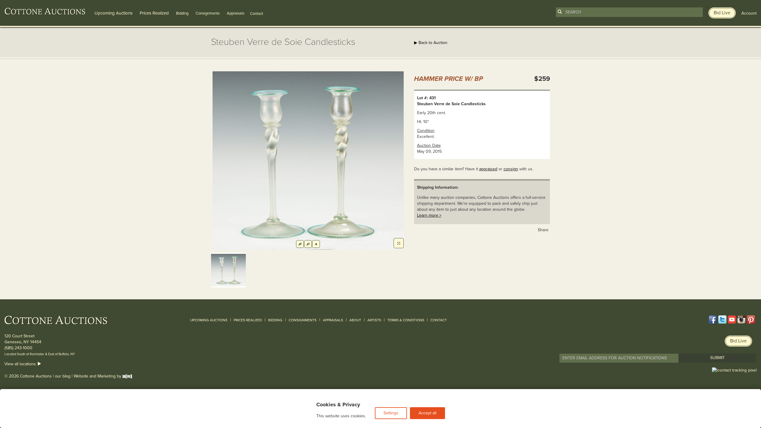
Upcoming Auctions (114, 13)
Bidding (182, 13)
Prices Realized (154, 13)
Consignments (208, 13)
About (355, 320)
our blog (62, 376)
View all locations (20, 363)
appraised (488, 168)
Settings (390, 413)
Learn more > (429, 215)
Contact (438, 320)
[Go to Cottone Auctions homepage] (45, 11)
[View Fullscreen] (399, 243)
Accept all (427, 413)
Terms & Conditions (405, 320)
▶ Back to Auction (430, 42)
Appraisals (235, 13)
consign (511, 168)
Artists (374, 320)
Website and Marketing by (98, 376)
